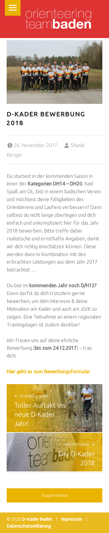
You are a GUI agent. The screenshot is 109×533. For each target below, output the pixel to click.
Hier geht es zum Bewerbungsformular (48, 371)
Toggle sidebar (54, 495)
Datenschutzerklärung (29, 526)
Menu (13, 8)
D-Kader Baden (37, 519)
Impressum (71, 519)
